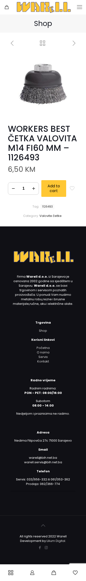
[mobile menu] (79, 7)
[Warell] (43, 7)
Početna (43, 348)
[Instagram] (46, 547)
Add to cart (54, 188)
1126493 (47, 207)
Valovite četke (50, 216)
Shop (43, 330)
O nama (43, 352)
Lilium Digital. (56, 541)
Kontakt (43, 361)
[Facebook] (39, 547)
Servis (43, 357)
